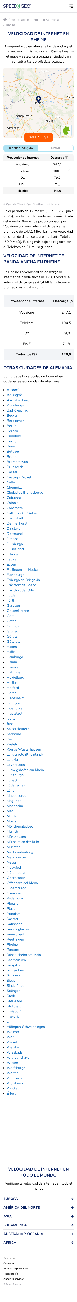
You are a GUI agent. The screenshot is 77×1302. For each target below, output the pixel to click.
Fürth (11, 600)
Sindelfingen (16, 985)
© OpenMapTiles (13, 204)
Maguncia (14, 800)
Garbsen (13, 605)
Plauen (12, 908)
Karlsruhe (14, 734)
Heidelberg (15, 677)
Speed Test (39, 137)
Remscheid (15, 934)
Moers (12, 821)
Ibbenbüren (15, 708)
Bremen (13, 456)
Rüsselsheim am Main (24, 955)
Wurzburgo (15, 1083)
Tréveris (13, 1016)
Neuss (12, 862)
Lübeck (12, 780)
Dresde (12, 539)
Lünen (11, 790)
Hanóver (13, 667)
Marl (10, 811)
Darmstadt (15, 518)
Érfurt (11, 1093)
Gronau (12, 631)
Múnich (12, 831)
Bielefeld (14, 436)
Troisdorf (14, 1011)
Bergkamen (16, 420)
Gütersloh (14, 641)
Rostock (13, 949)
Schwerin (14, 975)
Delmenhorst (17, 523)
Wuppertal (15, 1078)
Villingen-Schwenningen (26, 1026)
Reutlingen (15, 939)
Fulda (11, 595)
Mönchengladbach (21, 826)
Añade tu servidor (13, 1279)
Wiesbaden (16, 1052)
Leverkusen (16, 764)
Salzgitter (14, 965)
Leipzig (12, 759)
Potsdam (14, 913)
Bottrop (13, 451)
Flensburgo (15, 574)
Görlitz (12, 636)
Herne (11, 693)
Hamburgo (15, 657)
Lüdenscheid (16, 785)
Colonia (12, 503)
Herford (13, 687)
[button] (71, 6)
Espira (11, 559)
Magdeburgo (16, 795)
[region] (38, 103)
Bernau (12, 431)
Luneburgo (15, 775)
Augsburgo (15, 405)
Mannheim (15, 806)
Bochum (13, 441)
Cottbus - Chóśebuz (22, 513)
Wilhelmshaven (19, 1057)
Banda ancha (21, 148)
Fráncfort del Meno (21, 585)
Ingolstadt (14, 713)
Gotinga (13, 626)
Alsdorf (12, 390)
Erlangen (14, 554)
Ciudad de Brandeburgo (25, 492)
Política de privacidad (15, 1268)
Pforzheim (14, 903)
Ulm (10, 1021)
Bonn (11, 446)
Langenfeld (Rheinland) (25, 754)
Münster (13, 847)
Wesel (12, 1042)
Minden (12, 816)
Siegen (12, 980)
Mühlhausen (16, 836)
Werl (11, 1037)
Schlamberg (16, 970)
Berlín (11, 426)
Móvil (56, 148)
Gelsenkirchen (18, 610)
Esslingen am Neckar (23, 569)
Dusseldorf (15, 549)
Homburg (14, 703)
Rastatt (12, 919)
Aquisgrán (15, 395)
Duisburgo (15, 544)
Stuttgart (14, 1006)
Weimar (13, 1032)
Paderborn (15, 898)
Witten (12, 1062)
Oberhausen (16, 877)
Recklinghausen (19, 929)
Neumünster (16, 857)
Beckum (13, 415)
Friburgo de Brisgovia (23, 580)
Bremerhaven (17, 461)
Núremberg (16, 872)
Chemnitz (14, 487)
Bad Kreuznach (18, 410)
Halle (11, 652)
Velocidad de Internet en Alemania (35, 20)
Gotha (11, 621)
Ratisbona (14, 924)
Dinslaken (14, 528)
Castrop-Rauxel (19, 477)
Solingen (14, 990)
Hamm (12, 662)
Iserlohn (13, 718)
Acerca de (9, 1258)
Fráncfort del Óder (21, 590)
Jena (10, 723)
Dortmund (15, 533)
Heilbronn (14, 682)
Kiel (10, 739)
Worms (12, 1073)
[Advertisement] (38, 1131)
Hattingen (14, 672)
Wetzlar (13, 1047)
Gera (10, 616)
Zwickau (13, 1088)
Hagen (12, 646)
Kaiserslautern (18, 729)
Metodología (10, 1273)
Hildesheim (16, 698)
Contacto (8, 1263)
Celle (11, 482)
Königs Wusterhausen (24, 749)
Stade (11, 996)
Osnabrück (15, 893)
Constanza (15, 508)
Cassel (12, 472)
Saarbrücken (16, 960)
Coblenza (14, 497)
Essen (11, 564)
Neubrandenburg (20, 852)
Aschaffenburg (18, 400)
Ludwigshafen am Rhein (25, 770)
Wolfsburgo (16, 1068)
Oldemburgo (16, 888)
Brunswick (15, 467)
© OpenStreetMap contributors (41, 204)
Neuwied (14, 867)
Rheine (11, 25)
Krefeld (12, 744)
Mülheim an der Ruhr (23, 842)
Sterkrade (14, 1001)
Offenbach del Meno (22, 883)
